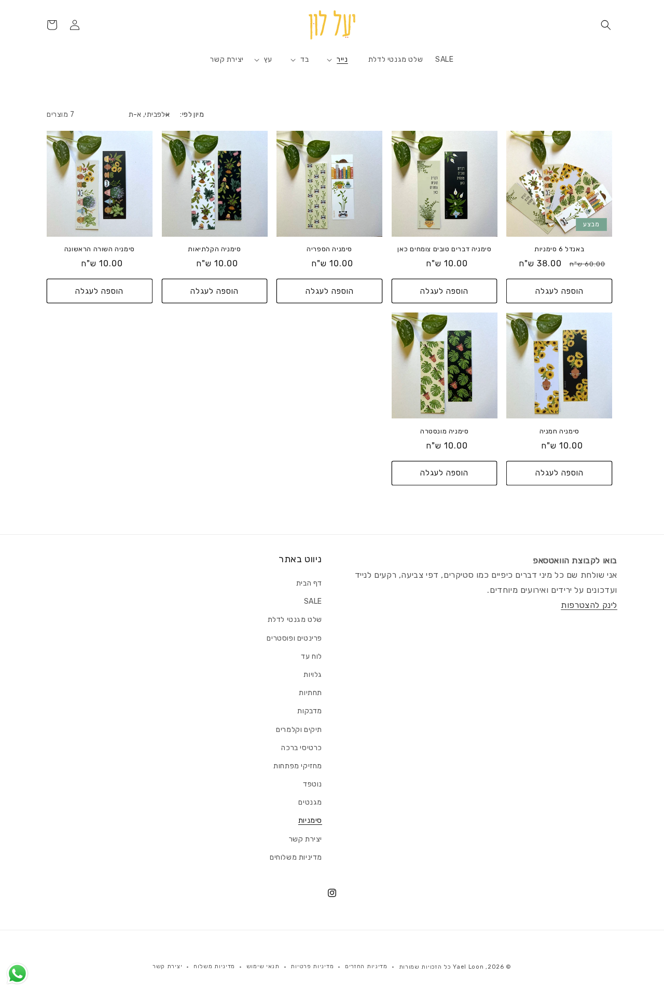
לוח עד (311, 656)
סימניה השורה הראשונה (99, 249)
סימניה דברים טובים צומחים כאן (444, 249)
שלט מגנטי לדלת (295, 619)
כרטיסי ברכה (301, 747)
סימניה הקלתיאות (214, 249)
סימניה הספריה (329, 249)
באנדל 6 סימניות (559, 249)
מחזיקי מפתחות (297, 766)
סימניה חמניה (559, 431)
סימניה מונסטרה (444, 431)
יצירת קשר (305, 839)
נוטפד (312, 784)
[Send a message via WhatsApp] (17, 973)
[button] (605, 24)
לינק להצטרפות (589, 605)
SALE (313, 601)
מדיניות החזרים (366, 966)
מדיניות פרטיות (312, 966)
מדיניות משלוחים (296, 857)
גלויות (312, 674)
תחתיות (310, 692)
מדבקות (309, 711)
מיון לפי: (192, 114)
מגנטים (310, 802)
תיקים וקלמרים (299, 729)
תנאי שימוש (263, 966)
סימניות (310, 820)
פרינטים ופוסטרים (294, 638)
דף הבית (309, 583)
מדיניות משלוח (214, 966)
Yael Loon (468, 966)
